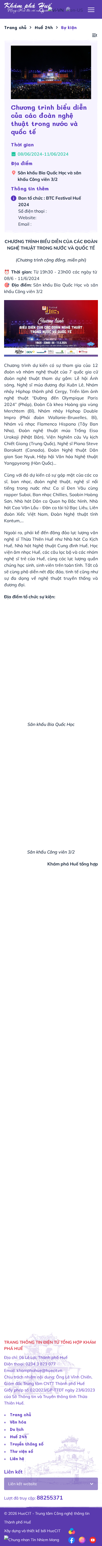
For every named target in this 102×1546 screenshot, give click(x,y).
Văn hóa (18, 1422)
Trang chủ (20, 1414)
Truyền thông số (27, 1444)
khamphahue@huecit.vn (39, 1370)
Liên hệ (17, 1458)
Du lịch (17, 1429)
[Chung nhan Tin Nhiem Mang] (31, 1539)
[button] (94, 35)
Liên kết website (22, 1483)
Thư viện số (21, 1451)
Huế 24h (18, 1436)
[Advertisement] (51, 1104)
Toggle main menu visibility (91, 9)
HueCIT (53, 1530)
